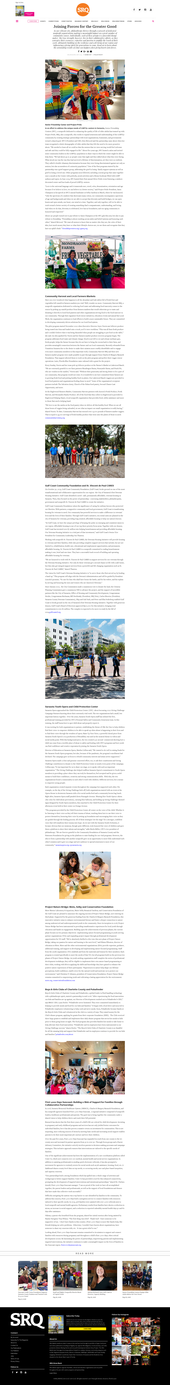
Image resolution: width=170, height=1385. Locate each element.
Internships (14, 1353)
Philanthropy (98, 55)
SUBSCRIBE (87, 1329)
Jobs (12, 1356)
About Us (14, 1343)
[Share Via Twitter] (81, 51)
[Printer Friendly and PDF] (88, 51)
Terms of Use (15, 1359)
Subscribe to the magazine (19, 1340)
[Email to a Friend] (91, 51)
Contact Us (14, 1345)
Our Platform (15, 1351)
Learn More (53, 1373)
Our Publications (16, 1348)
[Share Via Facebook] (78, 51)
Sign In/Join (19, 2)
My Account (14, 1337)
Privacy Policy (15, 1361)
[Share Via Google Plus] (84, 51)
